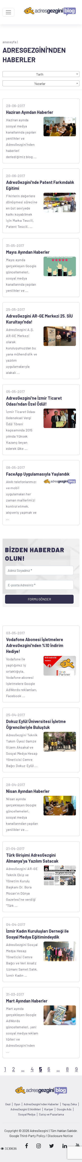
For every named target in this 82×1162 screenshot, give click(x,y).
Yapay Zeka (69, 1104)
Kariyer (48, 1109)
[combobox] (41, 74)
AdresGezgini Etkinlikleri (26, 1109)
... (22, 1069)
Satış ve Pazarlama (51, 1114)
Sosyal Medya (26, 1114)
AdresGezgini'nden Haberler (41, 1104)
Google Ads (64, 1109)
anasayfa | (10, 42)
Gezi (8, 1104)
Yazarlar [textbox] (39, 83)
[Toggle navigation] (8, 12)
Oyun (17, 1104)
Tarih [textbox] (39, 74)
